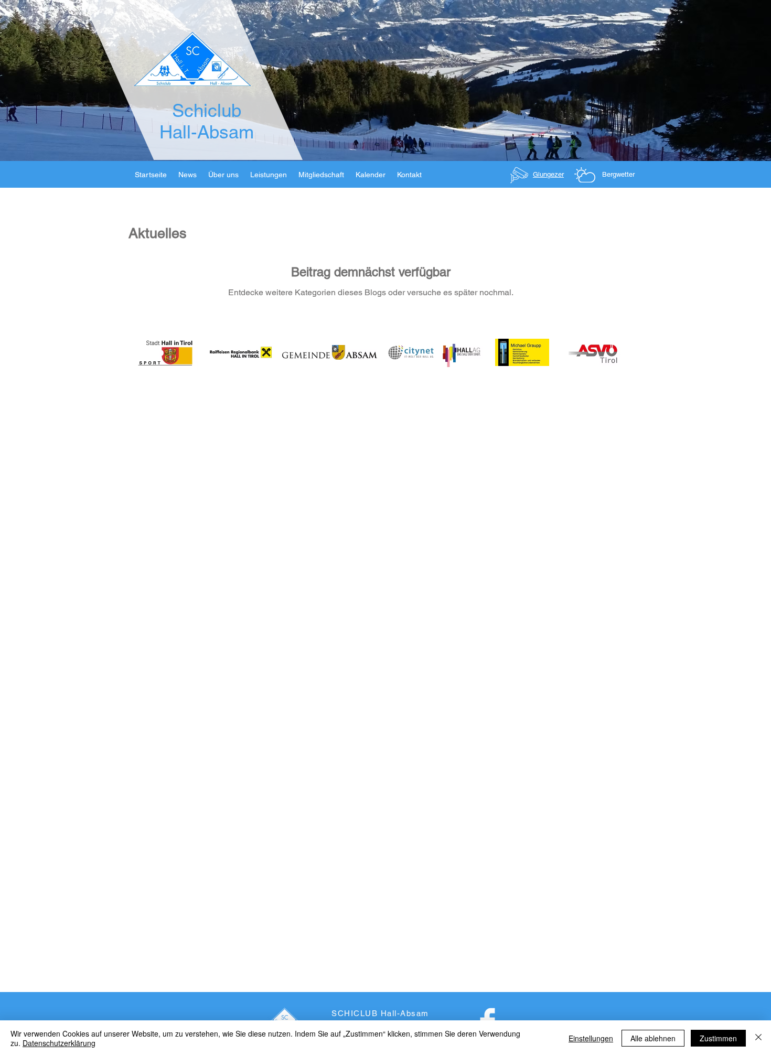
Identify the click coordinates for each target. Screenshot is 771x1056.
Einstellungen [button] (591, 1038)
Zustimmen (718, 1038)
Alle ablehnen (653, 1038)
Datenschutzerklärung (59, 1043)
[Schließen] (758, 1038)
